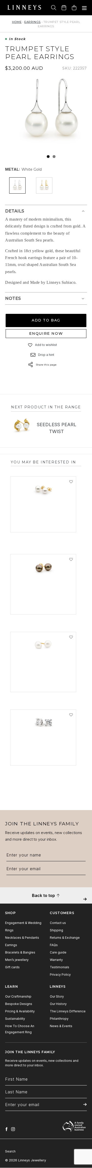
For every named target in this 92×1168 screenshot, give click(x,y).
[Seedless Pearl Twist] (21, 426)
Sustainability (15, 1019)
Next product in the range (46, 407)
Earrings (32, 22)
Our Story (57, 996)
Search (10, 1151)
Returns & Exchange (65, 937)
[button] (30, 345)
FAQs (54, 945)
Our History (58, 1004)
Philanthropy (59, 1019)
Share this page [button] (46, 364)
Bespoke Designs (18, 1004)
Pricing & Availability (20, 1011)
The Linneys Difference (68, 1011)
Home (16, 22)
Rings (9, 930)
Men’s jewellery (17, 960)
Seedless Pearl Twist (56, 428)
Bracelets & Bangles (20, 952)
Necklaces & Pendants (22, 937)
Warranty (56, 960)
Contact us (58, 923)
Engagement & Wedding (23, 923)
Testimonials (59, 967)
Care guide (58, 952)
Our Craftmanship (18, 996)
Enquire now (46, 333)
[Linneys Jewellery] (24, 7)
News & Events (61, 1026)
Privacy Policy (60, 974)
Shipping (56, 930)
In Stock (17, 39)
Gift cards (12, 967)
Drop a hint (46, 355)
